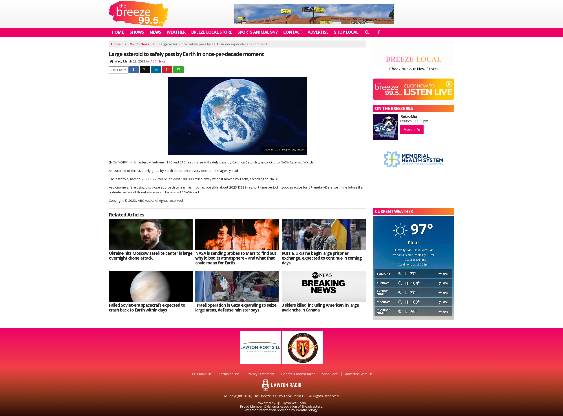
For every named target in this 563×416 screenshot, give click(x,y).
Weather (176, 32)
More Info (412, 129)
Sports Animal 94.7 (258, 32)
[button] (367, 32)
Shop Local (346, 32)
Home (118, 32)
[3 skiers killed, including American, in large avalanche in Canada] (324, 286)
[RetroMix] (385, 127)
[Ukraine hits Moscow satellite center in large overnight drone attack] (151, 234)
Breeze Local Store (211, 32)
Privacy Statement (260, 374)
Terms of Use (229, 374)
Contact (292, 32)
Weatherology (307, 410)
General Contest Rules (298, 374)
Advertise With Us (359, 374)
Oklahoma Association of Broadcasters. (293, 406)
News (155, 32)
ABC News (158, 61)
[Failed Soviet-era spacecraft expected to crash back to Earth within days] (151, 286)
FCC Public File (201, 374)
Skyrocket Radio (293, 403)
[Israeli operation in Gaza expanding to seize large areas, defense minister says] (237, 286)
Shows (137, 32)
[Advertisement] (314, 14)
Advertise (318, 32)
